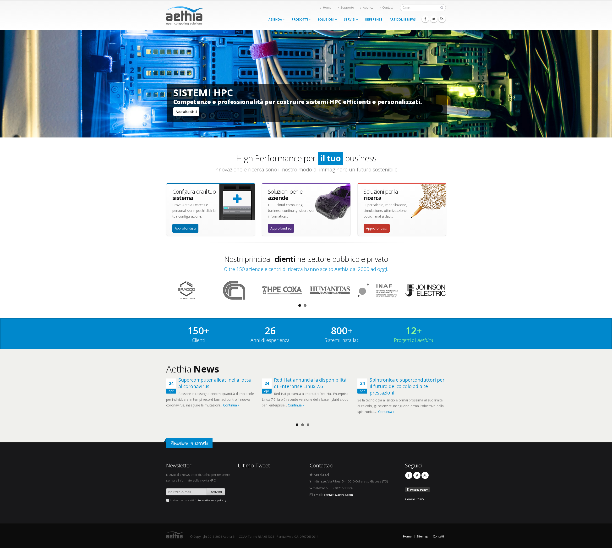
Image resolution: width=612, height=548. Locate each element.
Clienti (198, 340)
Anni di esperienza (270, 340)
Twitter (433, 18)
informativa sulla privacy (211, 500)
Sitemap (422, 536)
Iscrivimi (216, 491)
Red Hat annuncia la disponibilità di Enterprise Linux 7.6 (310, 383)
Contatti (387, 7)
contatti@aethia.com (338, 495)
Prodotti (300, 19)
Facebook (425, 18)
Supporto (347, 7)
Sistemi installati (342, 340)
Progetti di (413, 340)
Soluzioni (326, 19)
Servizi (350, 19)
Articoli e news (403, 19)
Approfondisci (186, 111)
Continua (230, 405)
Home (327, 7)
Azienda (275, 19)
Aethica (368, 7)
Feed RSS (442, 18)
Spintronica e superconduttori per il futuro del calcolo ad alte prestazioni (407, 386)
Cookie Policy (414, 499)
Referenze (373, 19)
